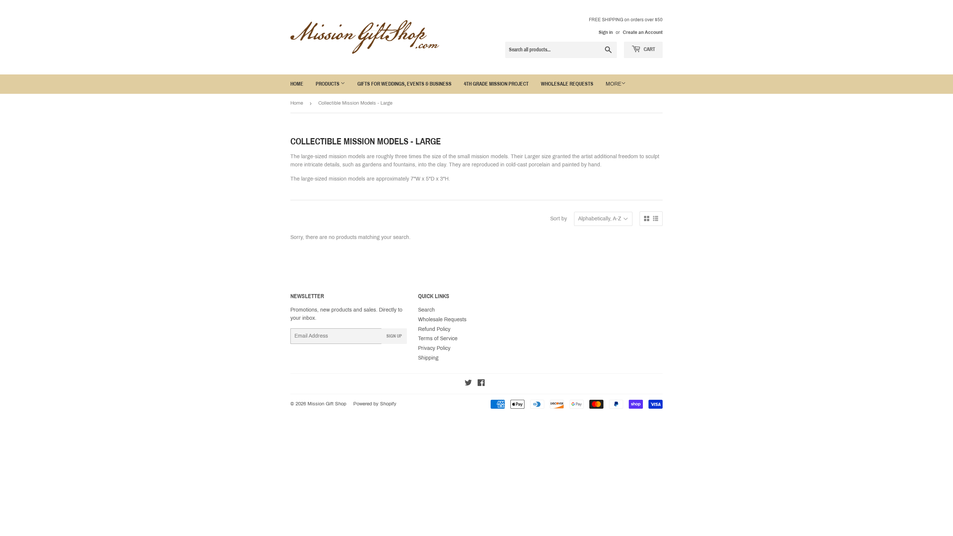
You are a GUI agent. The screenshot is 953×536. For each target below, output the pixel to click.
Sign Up (394, 336)
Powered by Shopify (374, 403)
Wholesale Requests (567, 84)
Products (328, 84)
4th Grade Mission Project (496, 84)
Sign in (606, 32)
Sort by (558, 218)
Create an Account (643, 32)
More (613, 84)
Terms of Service (438, 338)
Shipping (428, 358)
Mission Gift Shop (326, 403)
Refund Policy (434, 329)
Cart (649, 49)
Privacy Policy (434, 348)
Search (426, 310)
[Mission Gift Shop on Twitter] (468, 384)
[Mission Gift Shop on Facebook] (481, 384)
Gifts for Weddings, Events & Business (404, 84)
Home (296, 84)
